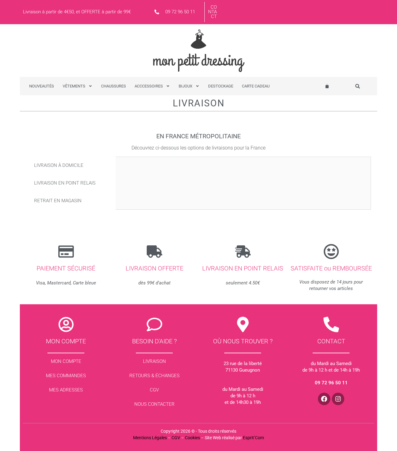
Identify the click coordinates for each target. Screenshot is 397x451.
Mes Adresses (66, 390)
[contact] (331, 324)
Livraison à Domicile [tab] (58, 165)
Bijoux (185, 86)
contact (331, 341)
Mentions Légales (150, 437)
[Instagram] (338, 399)
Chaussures (113, 86)
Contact (212, 11)
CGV (154, 390)
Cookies (192, 437)
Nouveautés (41, 86)
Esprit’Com (253, 437)
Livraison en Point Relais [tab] (65, 183)
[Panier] (327, 86)
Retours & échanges (154, 375)
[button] (358, 86)
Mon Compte (66, 361)
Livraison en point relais (242, 268)
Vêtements (74, 86)
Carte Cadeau (256, 86)
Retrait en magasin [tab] (58, 200)
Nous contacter (154, 404)
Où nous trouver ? (243, 341)
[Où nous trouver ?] (243, 324)
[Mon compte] (66, 324)
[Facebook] (324, 399)
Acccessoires (149, 86)
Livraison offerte (154, 268)
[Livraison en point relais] (243, 251)
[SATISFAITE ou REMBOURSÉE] (331, 251)
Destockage (220, 86)
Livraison (154, 361)
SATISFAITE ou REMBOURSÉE (331, 268)
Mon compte (66, 341)
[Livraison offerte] (154, 251)
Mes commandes (66, 375)
